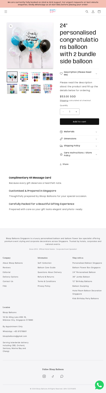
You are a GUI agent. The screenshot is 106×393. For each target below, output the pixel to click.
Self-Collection (45, 263)
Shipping (64, 100)
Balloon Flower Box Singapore (86, 267)
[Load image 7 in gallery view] (36, 89)
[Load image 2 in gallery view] (24, 77)
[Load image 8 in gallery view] (48, 89)
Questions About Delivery (50, 272)
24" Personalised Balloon (84, 272)
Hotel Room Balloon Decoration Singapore (87, 292)
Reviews (6, 267)
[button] (6, 12)
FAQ (5, 286)
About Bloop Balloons (13, 263)
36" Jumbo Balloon (81, 277)
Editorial (6, 272)
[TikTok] (53, 376)
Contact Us (8, 281)
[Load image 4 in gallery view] (48, 77)
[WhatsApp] (62, 376)
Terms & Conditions (47, 281)
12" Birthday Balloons (82, 281)
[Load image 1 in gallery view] (12, 77)
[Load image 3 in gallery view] (36, 77)
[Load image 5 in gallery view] (12, 89)
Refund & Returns (46, 277)
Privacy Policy (44, 286)
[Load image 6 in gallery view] (24, 89)
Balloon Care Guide (47, 267)
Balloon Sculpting (80, 286)
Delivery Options (10, 277)
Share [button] (66, 164)
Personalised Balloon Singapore (87, 263)
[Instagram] (44, 376)
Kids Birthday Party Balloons (85, 298)
